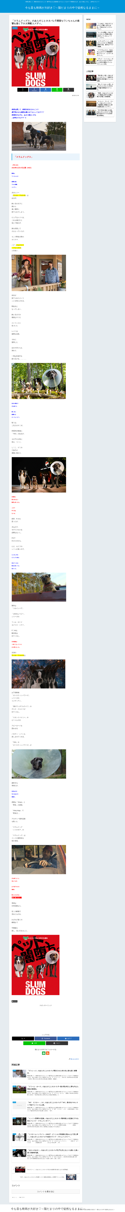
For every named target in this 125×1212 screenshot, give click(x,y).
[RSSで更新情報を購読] (47, 1053)
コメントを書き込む (45, 1191)
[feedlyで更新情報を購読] (43, 1053)
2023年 (15, 1001)
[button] (68, 90)
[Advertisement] (46, 101)
